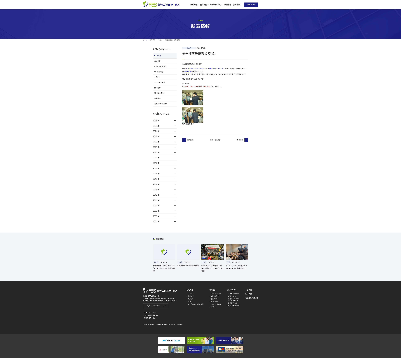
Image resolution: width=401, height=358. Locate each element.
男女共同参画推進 (233, 293)
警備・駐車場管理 (160, 103)
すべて (159, 56)
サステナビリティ (232, 290)
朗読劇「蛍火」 (232, 303)
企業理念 (191, 293)
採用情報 (248, 294)
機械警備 (157, 88)
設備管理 (157, 98)
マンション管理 (159, 82)
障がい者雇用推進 (233, 306)
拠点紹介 (191, 299)
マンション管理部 (216, 304)
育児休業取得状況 (251, 298)
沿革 (189, 301)
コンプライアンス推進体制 (195, 304)
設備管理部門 (215, 296)
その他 (160, 40)
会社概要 (191, 296)
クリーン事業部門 (160, 66)
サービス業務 (158, 72)
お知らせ (157, 61)
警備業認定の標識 (149, 318)
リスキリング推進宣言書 (151, 315)
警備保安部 (214, 299)
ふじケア (213, 307)
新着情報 (152, 40)
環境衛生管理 (159, 93)
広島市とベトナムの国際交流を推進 (234, 299)
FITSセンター (214, 301)
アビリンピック (232, 296)
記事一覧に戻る (215, 140)
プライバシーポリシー (150, 313)
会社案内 (190, 290)
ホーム (145, 40)
